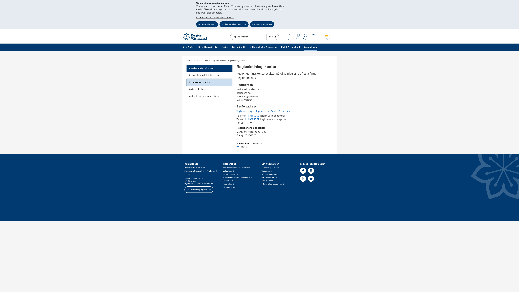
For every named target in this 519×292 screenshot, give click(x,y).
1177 (207, 171)
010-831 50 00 (252, 115)
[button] (328, 37)
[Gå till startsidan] (196, 40)
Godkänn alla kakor (207, 24)
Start (189, 60)
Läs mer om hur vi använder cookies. (215, 17)
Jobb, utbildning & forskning (263, 47)
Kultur (225, 47)
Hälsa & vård (188, 47)
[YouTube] (311, 179)
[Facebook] (303, 171)
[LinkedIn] (303, 179)
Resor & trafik (239, 47)
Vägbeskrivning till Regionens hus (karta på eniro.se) (263, 111)
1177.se (187, 174)
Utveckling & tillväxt (208, 47)
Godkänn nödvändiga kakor (234, 24)
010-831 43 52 (252, 119)
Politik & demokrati (290, 47)
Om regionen (310, 47)
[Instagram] (311, 171)
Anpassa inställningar (262, 24)
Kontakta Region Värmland (215, 60)
